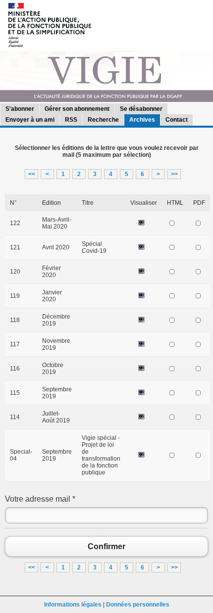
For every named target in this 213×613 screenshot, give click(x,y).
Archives (142, 119)
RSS (71, 119)
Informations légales (73, 604)
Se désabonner (141, 108)
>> (174, 174)
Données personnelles (137, 604)
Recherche (103, 119)
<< (31, 174)
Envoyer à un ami (29, 119)
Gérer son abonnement (77, 108)
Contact (176, 119)
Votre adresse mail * (40, 499)
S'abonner (19, 108)
